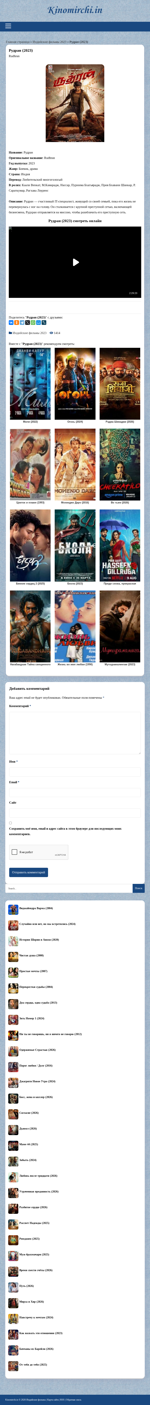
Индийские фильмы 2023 (49, 42)
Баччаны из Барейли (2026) (36, 1348)
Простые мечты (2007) (33, 971)
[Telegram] (22, 322)
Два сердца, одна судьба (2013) (38, 1002)
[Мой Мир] (38, 322)
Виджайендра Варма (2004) (36, 908)
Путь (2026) (26, 1286)
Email (14, 782)
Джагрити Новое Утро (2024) (37, 1081)
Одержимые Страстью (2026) (37, 1049)
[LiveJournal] (44, 322)
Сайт (12, 802)
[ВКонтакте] (11, 322)
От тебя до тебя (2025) (33, 1364)
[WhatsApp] (33, 322)
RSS (62, 1399)
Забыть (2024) (28, 1160)
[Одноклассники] (16, 322)
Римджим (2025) (29, 1238)
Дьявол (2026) (28, 1128)
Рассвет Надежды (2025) (34, 1223)
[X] (27, 322)
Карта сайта (53, 1399)
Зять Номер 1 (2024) (31, 1018)
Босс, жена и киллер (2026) (36, 1097)
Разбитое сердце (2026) (33, 1207)
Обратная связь (73, 1399)
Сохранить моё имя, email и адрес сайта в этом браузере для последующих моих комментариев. (65, 831)
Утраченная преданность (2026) (39, 1191)
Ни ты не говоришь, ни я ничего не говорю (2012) (50, 1034)
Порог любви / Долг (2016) (36, 1065)
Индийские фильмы (36, 1399)
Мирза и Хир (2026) (31, 1301)
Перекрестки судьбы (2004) (36, 987)
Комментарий (20, 706)
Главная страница (17, 42)
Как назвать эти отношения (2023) (40, 1333)
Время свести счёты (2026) (36, 1270)
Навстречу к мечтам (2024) (36, 1317)
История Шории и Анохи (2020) (39, 939)
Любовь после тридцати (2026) (38, 1175)
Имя (13, 761)
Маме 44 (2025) (28, 1144)
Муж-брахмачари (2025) (34, 1254)
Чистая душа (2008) (31, 955)
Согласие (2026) (29, 1112)
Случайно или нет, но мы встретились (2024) (47, 924)
